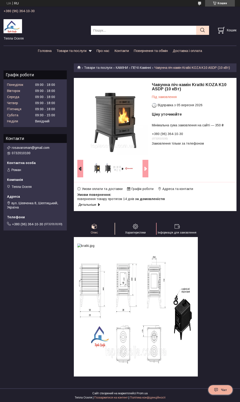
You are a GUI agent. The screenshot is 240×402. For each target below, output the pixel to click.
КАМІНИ (122, 67)
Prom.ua (142, 393)
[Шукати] (202, 30)
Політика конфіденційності (147, 397)
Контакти (121, 51)
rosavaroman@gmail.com (30, 148)
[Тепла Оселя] (44, 26)
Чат (224, 390)
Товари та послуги (71, 51)
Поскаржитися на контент (111, 397)
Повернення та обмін (151, 51)
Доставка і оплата (187, 51)
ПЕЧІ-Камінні (141, 67)
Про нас (103, 51)
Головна (45, 51)
